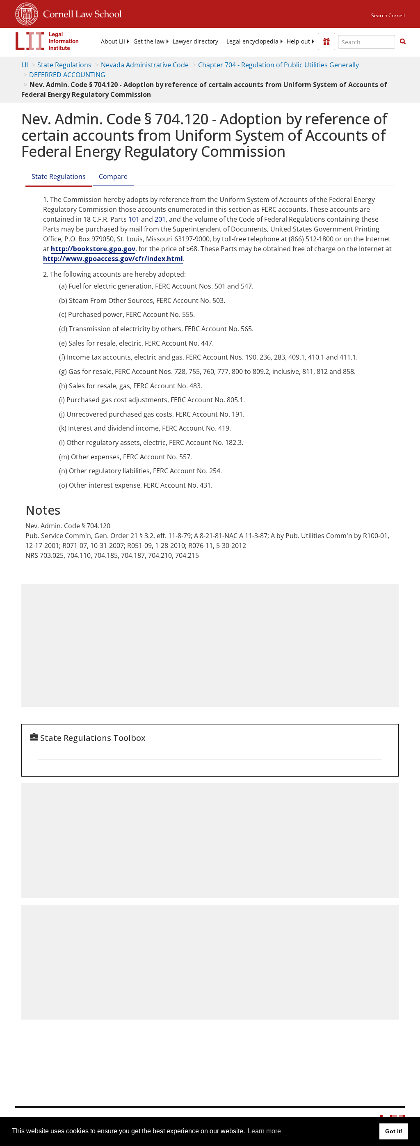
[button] (403, 41)
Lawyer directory (195, 41)
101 (133, 219)
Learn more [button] (264, 1131)
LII (24, 64)
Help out (298, 41)
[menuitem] (113, 41)
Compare (113, 176)
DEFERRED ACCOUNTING (67, 74)
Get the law (148, 41)
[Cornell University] (26, 12)
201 (160, 219)
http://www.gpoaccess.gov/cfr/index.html (113, 258)
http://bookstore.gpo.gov (93, 248)
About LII (113, 41)
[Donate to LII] (326, 41)
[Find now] (403, 41)
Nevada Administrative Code (145, 64)
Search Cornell (388, 15)
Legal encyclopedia (252, 41)
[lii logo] (47, 41)
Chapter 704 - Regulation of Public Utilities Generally (278, 64)
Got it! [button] (394, 1131)
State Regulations (64, 64)
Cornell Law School (80, 12)
